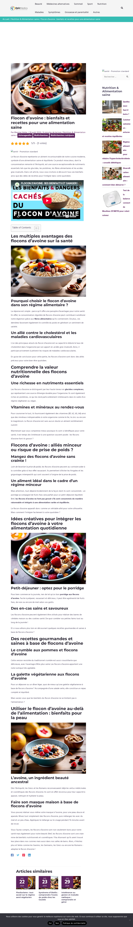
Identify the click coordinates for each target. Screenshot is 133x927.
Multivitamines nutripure (62, 135)
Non (57, 923)
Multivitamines (41, 135)
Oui (50, 923)
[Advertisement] (66, 41)
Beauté (38, 4)
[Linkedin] (29, 855)
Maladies (39, 12)
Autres (96, 12)
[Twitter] (18, 855)
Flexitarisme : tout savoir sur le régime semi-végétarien (25, 894)
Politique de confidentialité (74, 923)
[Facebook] (12, 855)
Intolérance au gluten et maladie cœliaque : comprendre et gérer (70, 897)
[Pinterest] (23, 855)
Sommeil (78, 4)
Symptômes (54, 12)
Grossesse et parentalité (76, 12)
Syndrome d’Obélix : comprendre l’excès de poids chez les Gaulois (48, 896)
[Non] (129, 920)
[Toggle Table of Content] (35, 228)
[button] (122, 8)
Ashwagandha (25, 135)
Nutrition (102, 4)
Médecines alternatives (58, 4)
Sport (90, 4)
